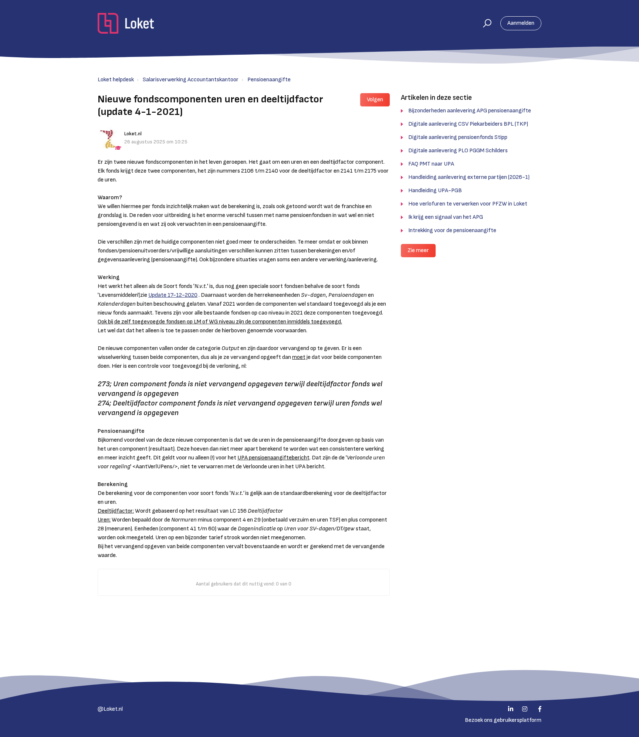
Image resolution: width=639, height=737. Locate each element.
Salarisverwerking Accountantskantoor (191, 79)
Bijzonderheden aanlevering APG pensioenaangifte (469, 110)
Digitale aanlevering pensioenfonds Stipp (457, 137)
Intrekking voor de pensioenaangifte (452, 230)
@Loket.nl (110, 709)
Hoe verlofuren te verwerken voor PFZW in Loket (467, 203)
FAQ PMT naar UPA (431, 163)
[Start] (126, 23)
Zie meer (418, 250)
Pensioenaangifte (269, 79)
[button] (483, 23)
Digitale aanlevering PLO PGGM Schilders (458, 150)
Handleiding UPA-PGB (435, 190)
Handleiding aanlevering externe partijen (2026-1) (469, 177)
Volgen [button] (375, 99)
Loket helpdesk (116, 79)
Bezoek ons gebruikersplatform (503, 720)
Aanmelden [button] (520, 23)
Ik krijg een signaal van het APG (445, 217)
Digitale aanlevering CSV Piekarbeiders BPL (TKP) (468, 124)
